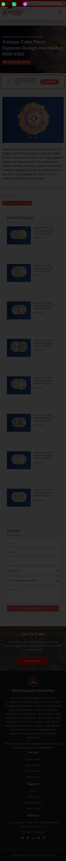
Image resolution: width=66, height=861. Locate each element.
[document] (33, 430)
